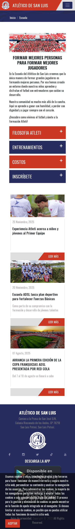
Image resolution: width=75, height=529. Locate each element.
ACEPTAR (12, 523)
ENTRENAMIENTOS (27, 147)
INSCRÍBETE (22, 176)
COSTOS (18, 162)
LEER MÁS (54, 256)
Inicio (13, 18)
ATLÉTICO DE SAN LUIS (30, 5)
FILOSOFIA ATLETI (26, 132)
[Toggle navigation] (67, 5)
